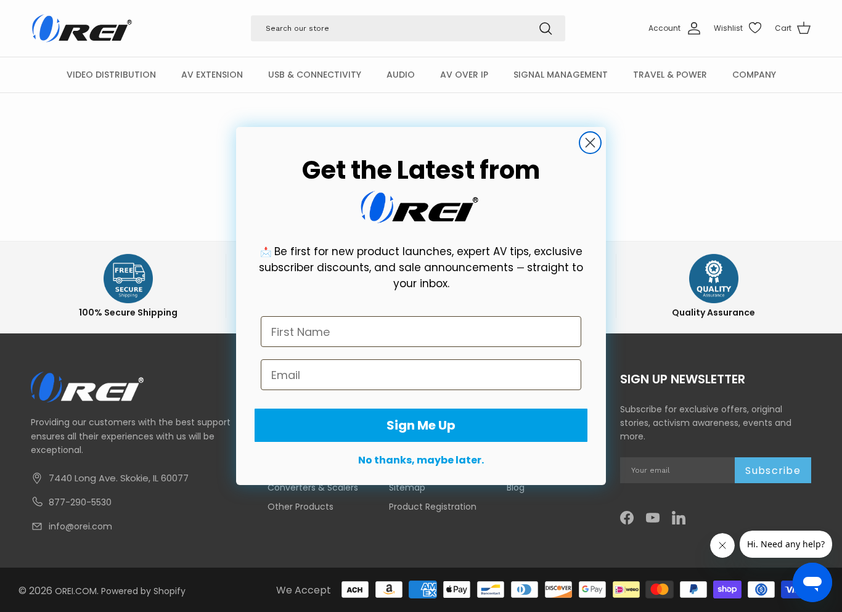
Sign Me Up (421, 425)
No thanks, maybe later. (421, 460)
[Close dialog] (590, 142)
